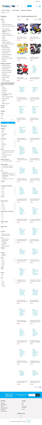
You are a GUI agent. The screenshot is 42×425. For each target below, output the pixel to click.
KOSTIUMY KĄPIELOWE (6, 47)
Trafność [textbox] (18, 19)
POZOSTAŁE (4, 61)
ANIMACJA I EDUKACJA (6, 33)
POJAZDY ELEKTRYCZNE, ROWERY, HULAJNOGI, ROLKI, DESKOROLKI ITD (8, 84)
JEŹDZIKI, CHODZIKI (5, 98)
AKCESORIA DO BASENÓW (6, 67)
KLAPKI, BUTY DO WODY (6, 49)
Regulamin (3, 403)
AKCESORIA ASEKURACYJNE (7, 54)
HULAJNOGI (4, 88)
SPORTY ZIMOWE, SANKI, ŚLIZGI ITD (8, 43)
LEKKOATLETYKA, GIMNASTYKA (7, 35)
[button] (3, 400)
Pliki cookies (3, 409)
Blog (22, 404)
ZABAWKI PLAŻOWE (5, 52)
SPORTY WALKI (4, 40)
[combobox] (22, 19)
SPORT (2, 19)
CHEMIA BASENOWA (5, 68)
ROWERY (3, 87)
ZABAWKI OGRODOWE (6, 75)
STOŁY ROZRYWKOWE (6, 80)
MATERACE (4, 59)
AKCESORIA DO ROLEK (6, 103)
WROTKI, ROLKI (4, 90)
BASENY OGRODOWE (5, 65)
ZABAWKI (3, 105)
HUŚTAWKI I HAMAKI (5, 77)
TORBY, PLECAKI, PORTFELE (7, 24)
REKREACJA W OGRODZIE (6, 63)
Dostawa (2, 406)
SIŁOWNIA (4, 38)
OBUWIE (3, 22)
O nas (23, 403)
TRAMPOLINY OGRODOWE (6, 70)
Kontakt (23, 409)
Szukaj (8, 122)
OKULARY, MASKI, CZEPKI (6, 51)
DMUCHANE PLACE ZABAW (6, 72)
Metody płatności (4, 404)
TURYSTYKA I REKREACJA (6, 42)
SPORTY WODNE (4, 46)
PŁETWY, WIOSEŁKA (5, 56)
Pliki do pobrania (4, 411)
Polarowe (2, 107)
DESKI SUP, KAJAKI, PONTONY (7, 58)
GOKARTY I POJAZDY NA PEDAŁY (7, 96)
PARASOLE (4, 79)
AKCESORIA (4, 92)
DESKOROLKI (4, 100)
